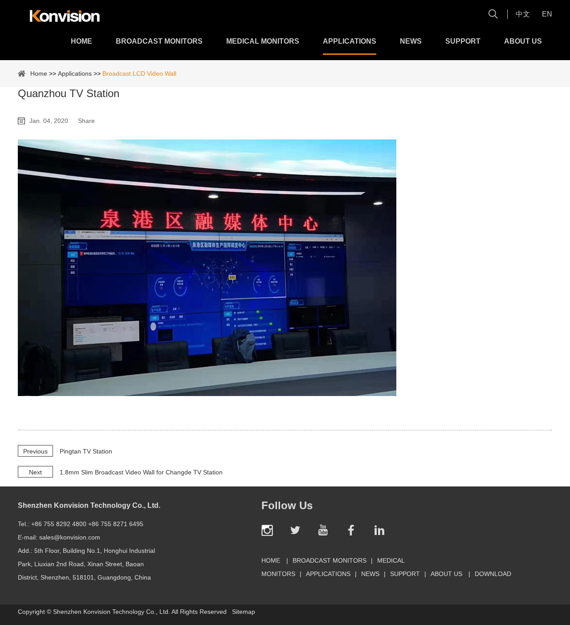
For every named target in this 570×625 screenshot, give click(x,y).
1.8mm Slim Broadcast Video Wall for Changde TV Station (141, 472)
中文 (523, 14)
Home (81, 41)
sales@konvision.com (69, 537)
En (547, 14)
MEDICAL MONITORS (262, 41)
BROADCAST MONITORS (159, 41)
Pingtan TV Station (86, 451)
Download (493, 573)
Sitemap (243, 611)
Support (462, 41)
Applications (349, 41)
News (411, 41)
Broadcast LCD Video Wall (139, 73)
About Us (523, 41)
